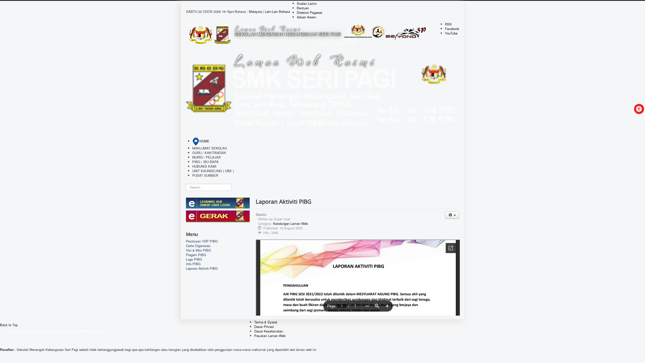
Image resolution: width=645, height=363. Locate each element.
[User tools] (452, 215)
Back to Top (9, 324)
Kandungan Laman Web (290, 223)
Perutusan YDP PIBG (202, 241)
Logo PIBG (194, 259)
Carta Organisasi (198, 246)
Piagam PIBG (196, 255)
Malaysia (256, 11)
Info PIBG (193, 264)
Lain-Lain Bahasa (277, 11)
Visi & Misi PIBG (198, 250)
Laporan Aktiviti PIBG (202, 268)
